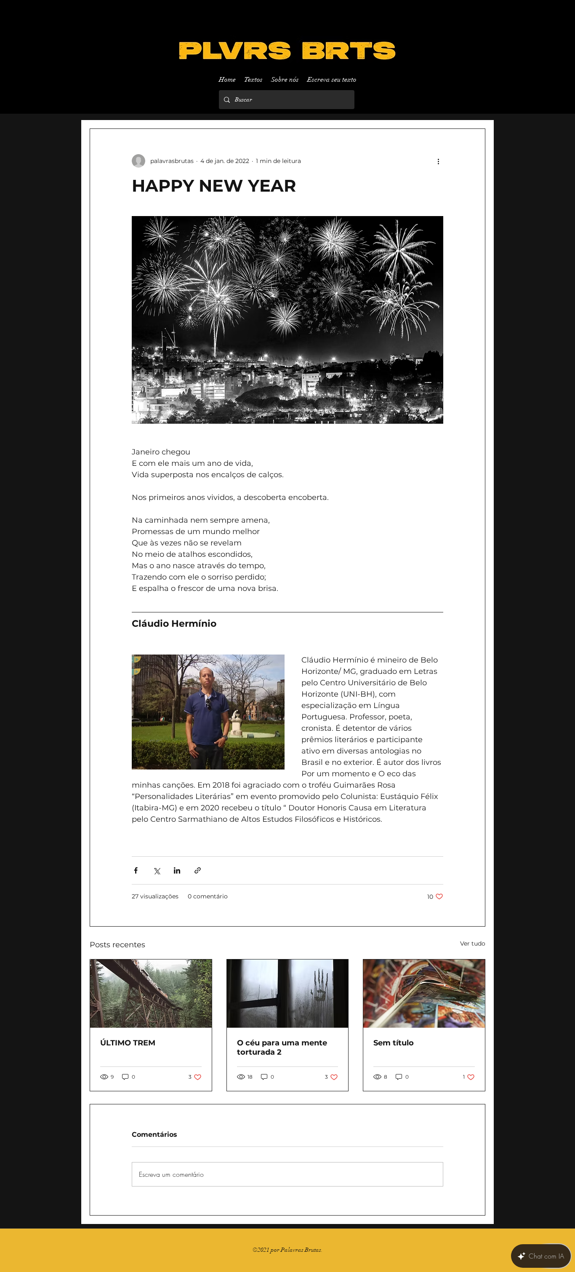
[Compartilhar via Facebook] (136, 870)
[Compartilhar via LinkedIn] (177, 870)
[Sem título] (424, 993)
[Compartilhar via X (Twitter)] (156, 870)
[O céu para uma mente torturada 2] (288, 993)
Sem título (393, 1043)
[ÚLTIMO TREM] (151, 993)
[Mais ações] (438, 161)
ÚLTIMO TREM (127, 1043)
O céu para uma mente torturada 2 (282, 1047)
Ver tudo (472, 943)
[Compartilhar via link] (198, 870)
